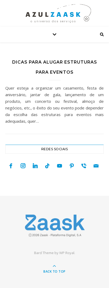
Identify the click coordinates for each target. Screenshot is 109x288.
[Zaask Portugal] (54, 226)
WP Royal (66, 252)
